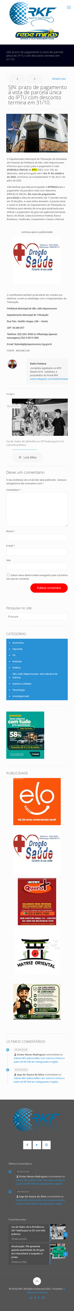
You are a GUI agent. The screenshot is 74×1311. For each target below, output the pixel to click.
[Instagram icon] (43, 1297)
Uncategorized (21, 696)
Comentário (13, 489)
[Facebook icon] (35, 1297)
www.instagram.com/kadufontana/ (49, 378)
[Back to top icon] (37, 1281)
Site (8, 560)
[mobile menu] (69, 7)
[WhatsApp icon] (31, 1297)
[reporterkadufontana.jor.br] (33, 14)
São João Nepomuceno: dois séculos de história (35, 675)
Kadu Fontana (38, 363)
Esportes (17, 649)
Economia (18, 642)
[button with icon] (27, 1145)
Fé (14, 655)
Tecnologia (19, 690)
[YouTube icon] (39, 1297)
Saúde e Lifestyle (22, 683)
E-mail (10, 545)
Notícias (17, 661)
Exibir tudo (60, 78)
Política (16, 667)
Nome (10, 531)
